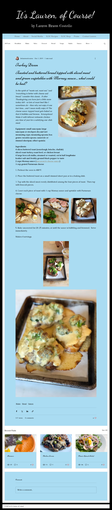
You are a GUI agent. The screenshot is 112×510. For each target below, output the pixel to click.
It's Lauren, (36, 15)
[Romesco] (20, 443)
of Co (67, 15)
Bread (53, 43)
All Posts (7, 43)
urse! (85, 15)
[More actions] (95, 58)
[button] (25, 36)
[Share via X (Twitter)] (22, 411)
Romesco (10, 456)
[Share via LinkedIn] (27, 411)
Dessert (44, 43)
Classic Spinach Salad (86, 456)
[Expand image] (28, 210)
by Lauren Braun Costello (51, 26)
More (88, 43)
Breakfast (18, 43)
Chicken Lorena (48, 456)
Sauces (79, 43)
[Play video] (56, 263)
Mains (27, 43)
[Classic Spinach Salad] (91, 443)
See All (104, 430)
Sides (35, 43)
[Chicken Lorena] (56, 443)
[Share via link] (33, 411)
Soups (62, 43)
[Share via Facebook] (17, 411)
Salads (70, 43)
